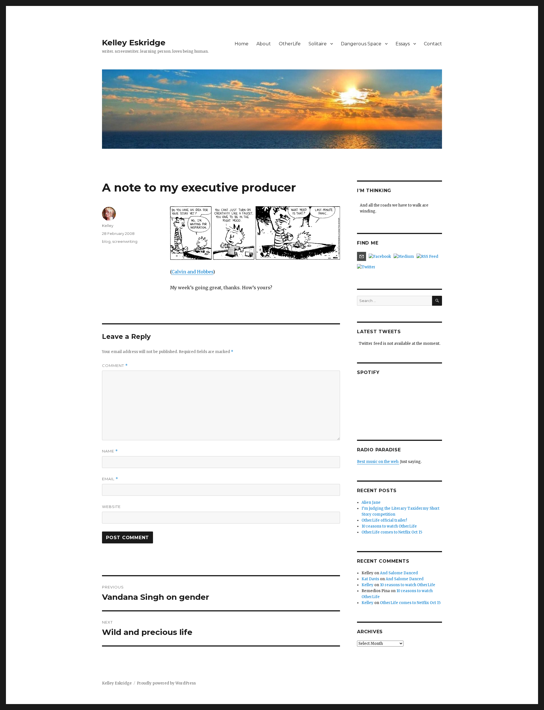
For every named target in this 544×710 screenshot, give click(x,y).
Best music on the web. (378, 461)
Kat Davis (370, 579)
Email (110, 479)
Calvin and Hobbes (192, 272)
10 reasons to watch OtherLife (389, 526)
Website (111, 506)
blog (106, 241)
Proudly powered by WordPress (166, 683)
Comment (115, 365)
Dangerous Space (361, 43)
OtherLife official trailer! (384, 520)
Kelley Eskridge (133, 42)
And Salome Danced (399, 573)
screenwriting (124, 241)
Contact (433, 43)
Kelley (107, 225)
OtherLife (290, 43)
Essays (403, 43)
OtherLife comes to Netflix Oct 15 (392, 532)
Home (241, 43)
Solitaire (318, 43)
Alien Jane (371, 502)
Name (110, 451)
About (263, 43)
